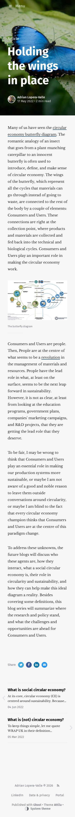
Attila (58, 805)
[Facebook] (29, 665)
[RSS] (58, 786)
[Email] (44, 665)
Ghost (37, 805)
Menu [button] (20, 6)
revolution (50, 357)
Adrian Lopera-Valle (31, 97)
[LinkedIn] (36, 665)
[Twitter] (21, 665)
